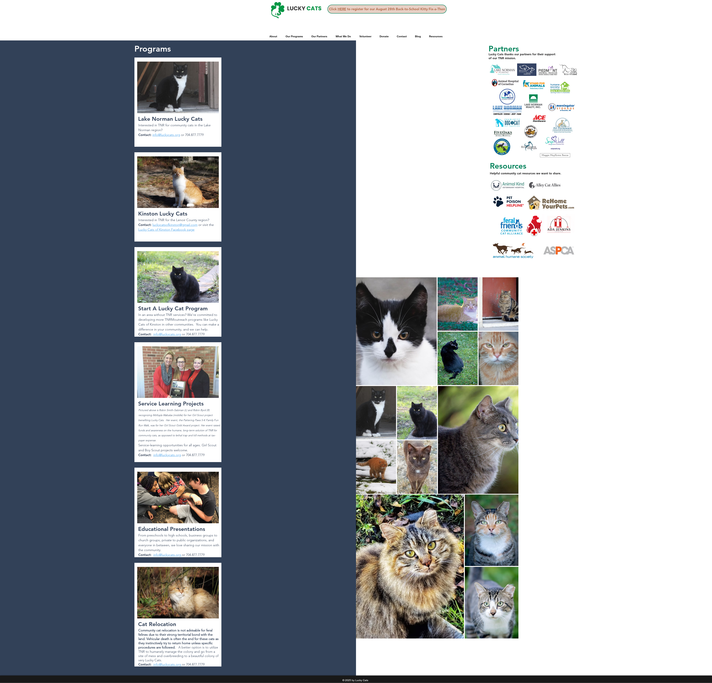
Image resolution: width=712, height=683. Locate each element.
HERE (342, 9)
